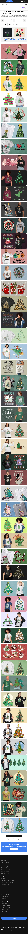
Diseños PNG (4, 864)
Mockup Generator (6, 907)
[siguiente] (16, 839)
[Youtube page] (16, 930)
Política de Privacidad (7, 882)
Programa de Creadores (7, 889)
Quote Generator (5, 913)
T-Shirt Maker (4, 911)
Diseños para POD (6, 870)
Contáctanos (4, 897)
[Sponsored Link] (7, 33)
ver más (4, 40)
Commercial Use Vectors (7, 868)
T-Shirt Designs (5, 862)
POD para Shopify (5, 873)
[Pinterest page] (14, 930)
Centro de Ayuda (5, 884)
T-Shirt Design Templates (7, 866)
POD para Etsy (5, 871)
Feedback (3, 898)
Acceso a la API (5, 895)
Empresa (3, 893)
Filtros (5, 24)
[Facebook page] (12, 930)
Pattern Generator (6, 915)
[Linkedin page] (18, 930)
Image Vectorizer (5, 909)
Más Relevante (13, 24)
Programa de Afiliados (7, 891)
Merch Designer (5, 903)
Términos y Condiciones (7, 880)
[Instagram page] (9, 930)
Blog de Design (5, 860)
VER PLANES (14, 849)
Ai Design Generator (6, 905)
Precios (3, 878)
